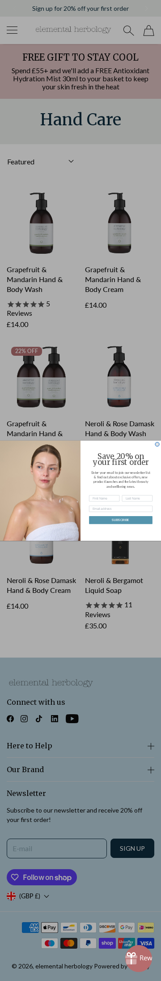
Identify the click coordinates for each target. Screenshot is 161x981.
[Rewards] (138, 958)
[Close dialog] (157, 444)
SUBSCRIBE (120, 519)
